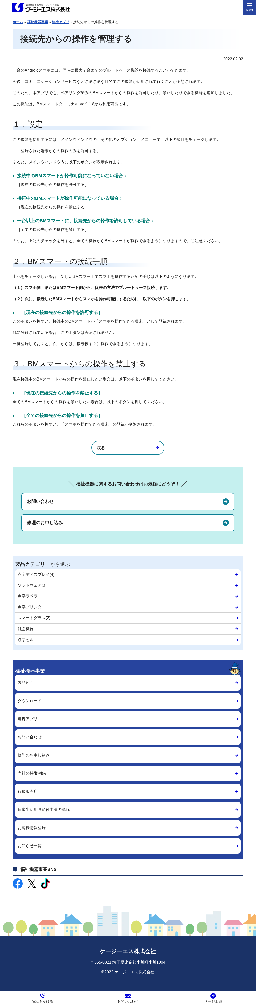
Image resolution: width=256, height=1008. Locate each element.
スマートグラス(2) (34, 618)
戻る (101, 448)
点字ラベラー (30, 596)
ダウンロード (30, 701)
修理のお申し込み (45, 522)
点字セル (26, 640)
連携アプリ (61, 22)
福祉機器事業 (37, 22)
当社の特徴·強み (32, 773)
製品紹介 (26, 682)
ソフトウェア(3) (32, 585)
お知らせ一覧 (30, 846)
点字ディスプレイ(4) (36, 574)
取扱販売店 (28, 791)
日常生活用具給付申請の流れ (44, 809)
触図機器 (26, 629)
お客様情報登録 (32, 828)
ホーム (18, 22)
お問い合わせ (40, 501)
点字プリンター (32, 607)
